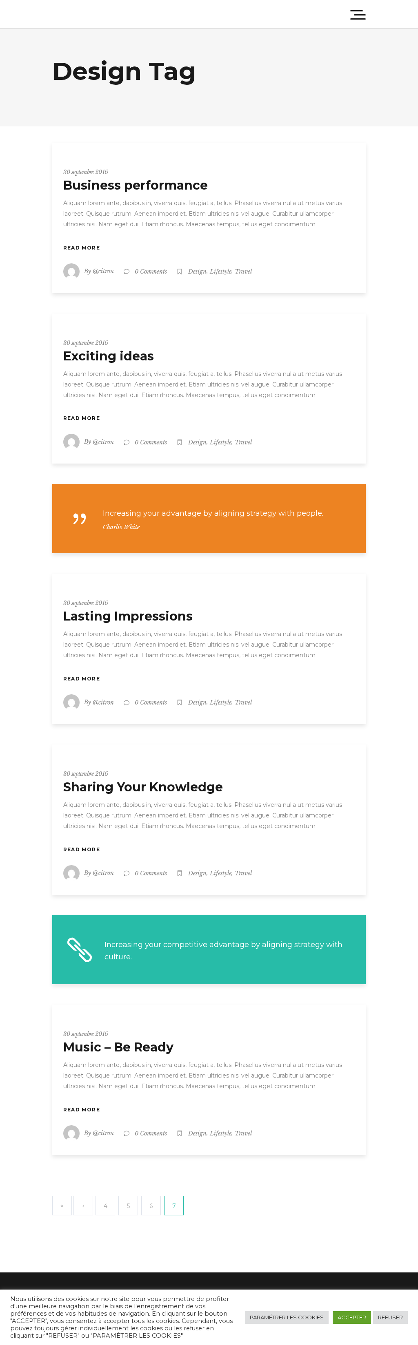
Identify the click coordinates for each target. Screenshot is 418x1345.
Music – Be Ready (118, 1047)
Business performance (135, 185)
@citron (103, 271)
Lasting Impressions (128, 616)
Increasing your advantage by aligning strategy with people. (213, 513)
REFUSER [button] (390, 1317)
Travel (243, 271)
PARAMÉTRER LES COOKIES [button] (287, 1317)
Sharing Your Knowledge (143, 787)
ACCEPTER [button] (352, 1317)
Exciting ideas (108, 356)
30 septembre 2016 (85, 172)
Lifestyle (220, 271)
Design (197, 271)
